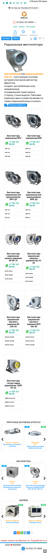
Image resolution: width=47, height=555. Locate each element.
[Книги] (7, 3)
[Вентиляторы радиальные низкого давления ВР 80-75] (13, 239)
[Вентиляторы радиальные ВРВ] (33, 121)
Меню (16, 38)
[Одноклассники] (18, 532)
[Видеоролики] (4, 3)
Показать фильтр (17, 105)
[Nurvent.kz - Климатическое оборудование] (24, 15)
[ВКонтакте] (15, 532)
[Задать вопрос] (21, 3)
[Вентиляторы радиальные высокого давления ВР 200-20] (13, 303)
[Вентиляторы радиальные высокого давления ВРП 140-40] (33, 303)
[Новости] (11, 3)
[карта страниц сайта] (18, 3)
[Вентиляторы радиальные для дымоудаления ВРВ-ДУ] (33, 178)
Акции (15, 27)
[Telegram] (25, 532)
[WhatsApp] (21, 532)
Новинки (22, 27)
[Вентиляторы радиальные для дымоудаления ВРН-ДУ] (13, 178)
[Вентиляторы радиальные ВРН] (13, 121)
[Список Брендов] (14, 3)
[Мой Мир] (28, 532)
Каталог (6, 38)
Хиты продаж (30, 27)
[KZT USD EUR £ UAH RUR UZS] (39, 38)
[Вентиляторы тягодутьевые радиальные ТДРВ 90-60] (13, 366)
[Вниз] (45, 551)
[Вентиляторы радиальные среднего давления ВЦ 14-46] (33, 239)
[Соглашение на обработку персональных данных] (25, 3)
